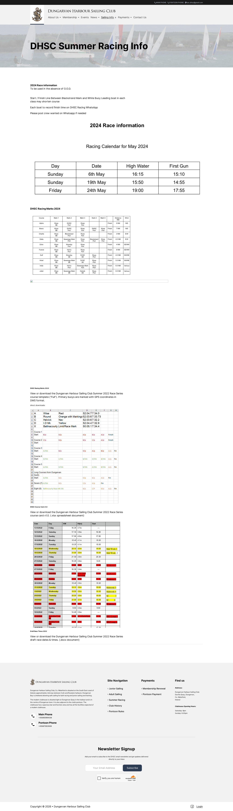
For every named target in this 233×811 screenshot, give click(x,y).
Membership (70, 17)
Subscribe (132, 767)
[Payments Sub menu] (131, 17)
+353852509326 (45, 718)
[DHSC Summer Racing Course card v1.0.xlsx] (116, 456)
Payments (123, 17)
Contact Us (139, 17)
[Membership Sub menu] (78, 17)
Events (85, 17)
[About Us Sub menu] (60, 17)
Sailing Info (107, 17)
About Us (53, 17)
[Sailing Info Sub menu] (115, 17)
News (94, 17)
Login (199, 806)
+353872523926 (45, 726)
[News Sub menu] (98, 17)
